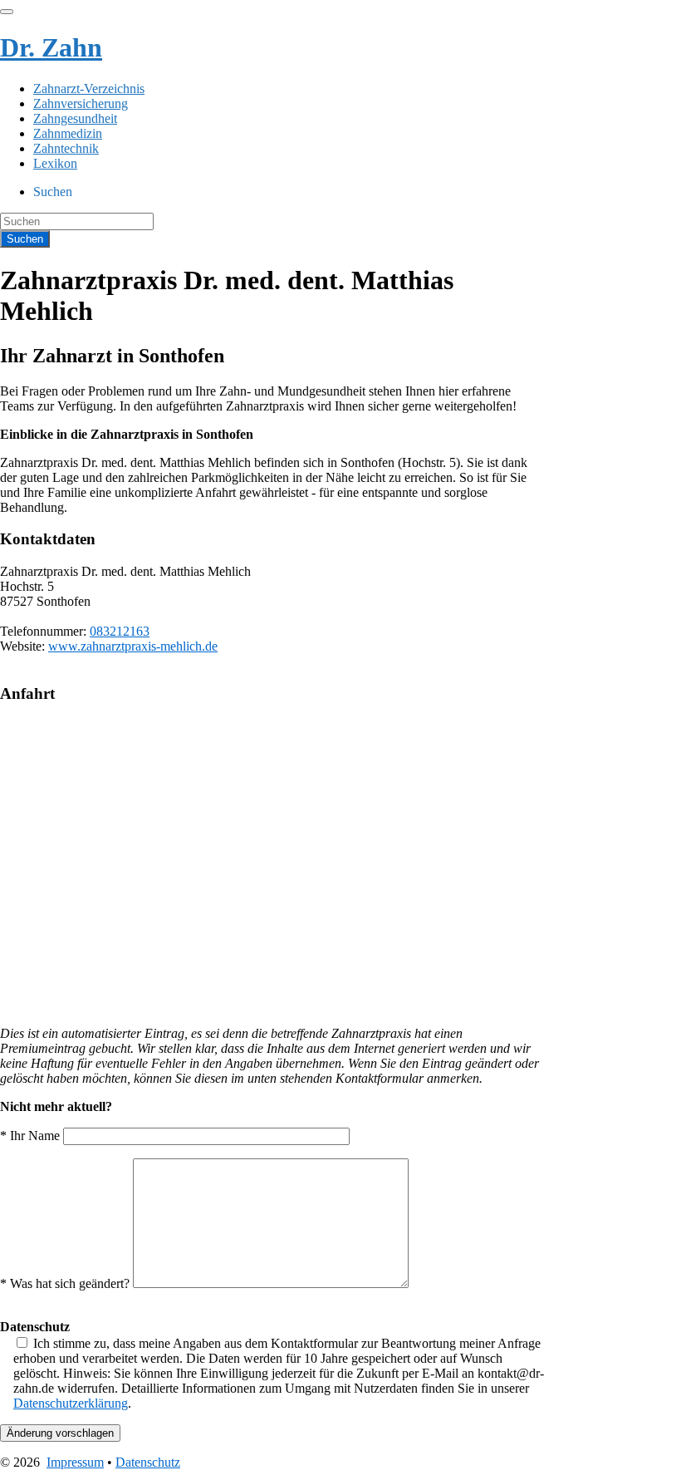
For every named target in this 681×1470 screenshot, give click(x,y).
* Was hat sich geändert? (66, 1283)
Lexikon (55, 163)
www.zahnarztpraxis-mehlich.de (133, 646)
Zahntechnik (66, 148)
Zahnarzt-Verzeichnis (89, 88)
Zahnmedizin (67, 133)
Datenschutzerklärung (70, 1403)
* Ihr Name (31, 1135)
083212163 (119, 631)
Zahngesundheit (75, 118)
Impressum (75, 1462)
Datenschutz (147, 1462)
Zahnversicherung (80, 103)
